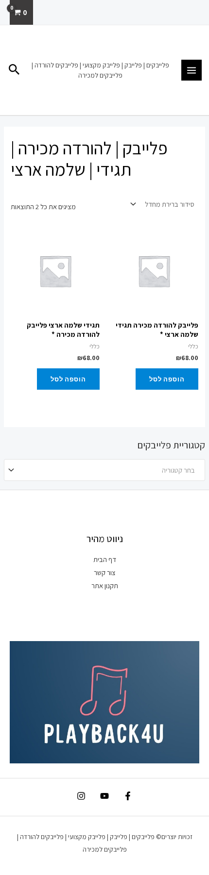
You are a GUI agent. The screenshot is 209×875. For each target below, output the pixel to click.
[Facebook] (127, 796)
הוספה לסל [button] (167, 379)
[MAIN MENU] (191, 70)
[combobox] (104, 470)
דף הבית (104, 559)
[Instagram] (81, 796)
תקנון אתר (104, 585)
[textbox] (108, 470)
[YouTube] (104, 796)
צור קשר (105, 572)
